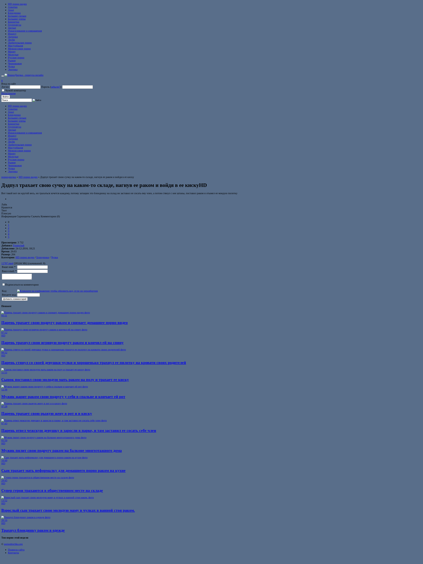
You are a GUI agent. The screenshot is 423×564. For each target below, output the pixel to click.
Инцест (12, 33)
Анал (11, 10)
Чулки (11, 66)
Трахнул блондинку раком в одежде (33, 530)
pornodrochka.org (13, 544)
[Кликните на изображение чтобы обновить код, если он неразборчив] (57, 291)
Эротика (13, 69)
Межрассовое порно (19, 48)
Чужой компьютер (15, 90)
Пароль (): (51, 86)
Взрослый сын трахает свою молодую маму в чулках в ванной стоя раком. (68, 510)
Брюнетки (13, 21)
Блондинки (14, 13)
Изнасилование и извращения (25, 30)
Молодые (13, 54)
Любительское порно (20, 42)
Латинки (13, 36)
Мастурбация (15, 45)
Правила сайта (16, 549)
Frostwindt (18, 245)
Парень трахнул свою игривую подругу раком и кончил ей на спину (62, 342)
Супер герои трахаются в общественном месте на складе (52, 490)
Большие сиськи (17, 16)
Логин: (5, 86)
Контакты (13, 552)
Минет (12, 51)
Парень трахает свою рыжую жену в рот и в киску (46, 413)
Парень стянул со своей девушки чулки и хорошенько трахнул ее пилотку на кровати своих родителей (93, 362)
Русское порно (16, 57)
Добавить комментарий (14, 299)
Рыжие (12, 60)
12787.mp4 (7, 263)
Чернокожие (15, 63)
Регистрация (8, 93)
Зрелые (12, 27)
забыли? (55, 86)
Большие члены (17, 19)
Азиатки (13, 7)
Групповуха (14, 24)
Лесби (11, 39)
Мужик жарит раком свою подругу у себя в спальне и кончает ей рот (63, 396)
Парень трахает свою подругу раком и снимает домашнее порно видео (64, 322)
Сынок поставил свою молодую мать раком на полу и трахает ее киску (65, 379)
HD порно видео (17, 4)
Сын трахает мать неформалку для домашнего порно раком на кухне (63, 470)
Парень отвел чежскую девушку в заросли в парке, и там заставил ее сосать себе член (78, 430)
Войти (6, 97)
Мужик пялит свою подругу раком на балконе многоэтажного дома (61, 450)
